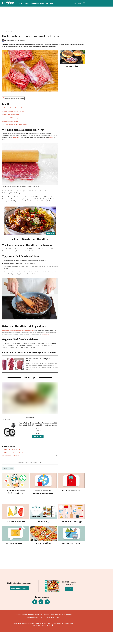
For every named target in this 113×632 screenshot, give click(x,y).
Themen (48, 617)
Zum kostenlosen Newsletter (19, 588)
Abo (58, 617)
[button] (30, 113)
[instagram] (47, 601)
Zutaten (8, 32)
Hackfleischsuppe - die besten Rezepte (12, 452)
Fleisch (13, 32)
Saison (26, 3)
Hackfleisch (16, 137)
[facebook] (34, 601)
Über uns (49, 3)
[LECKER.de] (8, 3)
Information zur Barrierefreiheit (63, 614)
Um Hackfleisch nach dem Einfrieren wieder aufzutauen (18, 330)
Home (3, 32)
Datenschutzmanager (48, 614)
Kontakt (53, 617)
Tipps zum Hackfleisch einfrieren (10, 114)
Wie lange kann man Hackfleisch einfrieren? (13, 111)
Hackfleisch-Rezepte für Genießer (11, 449)
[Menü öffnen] (84, 3)
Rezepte (18, 3)
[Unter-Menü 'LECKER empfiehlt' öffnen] (43, 3)
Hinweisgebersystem (32, 617)
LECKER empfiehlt (37, 3)
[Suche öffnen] (75, 3)
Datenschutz (38, 614)
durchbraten (45, 334)
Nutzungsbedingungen (28, 614)
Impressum (18, 614)
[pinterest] (40, 601)
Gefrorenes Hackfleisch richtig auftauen (12, 117)
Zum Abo (69, 589)
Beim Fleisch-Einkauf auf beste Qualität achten (14, 124)
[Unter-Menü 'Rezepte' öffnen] (21, 3)
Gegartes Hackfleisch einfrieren (10, 121)
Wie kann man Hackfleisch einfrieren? (12, 108)
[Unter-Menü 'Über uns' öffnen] (52, 3)
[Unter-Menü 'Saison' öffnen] (28, 3)
